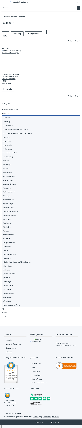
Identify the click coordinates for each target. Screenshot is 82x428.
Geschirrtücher (8, 180)
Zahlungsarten (11, 348)
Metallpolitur (7, 223)
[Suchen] (78, 8)
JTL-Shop (47, 422)
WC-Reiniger (7, 301)
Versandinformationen (14, 344)
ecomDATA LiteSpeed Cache (70, 422)
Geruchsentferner (9, 176)
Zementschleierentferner (11, 305)
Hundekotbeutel (8, 200)
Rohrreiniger (7, 247)
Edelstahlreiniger (8, 157)
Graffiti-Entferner (9, 192)
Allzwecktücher (8, 126)
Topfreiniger (7, 289)
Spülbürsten (7, 270)
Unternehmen (36, 363)
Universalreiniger (8, 293)
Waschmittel (7, 297)
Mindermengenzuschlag (51, 417)
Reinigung (5, 113)
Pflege (4, 309)
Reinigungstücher (9, 243)
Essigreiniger (7, 165)
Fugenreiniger (7, 172)
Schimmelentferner (9, 254)
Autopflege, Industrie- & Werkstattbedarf (17, 133)
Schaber (5, 250)
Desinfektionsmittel (10, 153)
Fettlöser (6, 168)
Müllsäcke (6, 231)
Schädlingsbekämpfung (10, 109)
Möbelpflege (7, 227)
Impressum (36, 371)
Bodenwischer (7, 145)
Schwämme (7, 258)
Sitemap (9, 352)
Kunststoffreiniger (9, 215)
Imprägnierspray (8, 208)
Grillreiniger (6, 196)
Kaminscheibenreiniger (10, 211)
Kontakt (9, 340)
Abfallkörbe (7, 118)
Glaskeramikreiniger (9, 184)
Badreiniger (6, 137)
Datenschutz (36, 375)
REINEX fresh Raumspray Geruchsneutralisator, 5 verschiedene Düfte (10, 76)
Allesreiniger (7, 122)
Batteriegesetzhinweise (40, 383)
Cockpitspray (7, 149)
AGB (33, 367)
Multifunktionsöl (8, 235)
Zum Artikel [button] (7, 89)
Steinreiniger (7, 282)
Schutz (4, 313)
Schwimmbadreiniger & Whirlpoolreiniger (17, 262)
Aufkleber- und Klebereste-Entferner (15, 129)
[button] (66, 2)
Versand (35, 417)
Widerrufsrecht (37, 379)
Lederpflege (7, 219)
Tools (4, 317)
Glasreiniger (7, 188)
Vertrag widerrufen (13, 413)
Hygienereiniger (8, 204)
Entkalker (6, 161)
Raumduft (6, 239)
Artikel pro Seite (33, 34)
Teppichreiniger (8, 285)
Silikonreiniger (7, 266)
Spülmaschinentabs (9, 274)
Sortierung (17, 34)
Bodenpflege (7, 141)
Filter (5, 36)
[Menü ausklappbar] (4, 2)
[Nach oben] (1, 426)
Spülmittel (6, 278)
